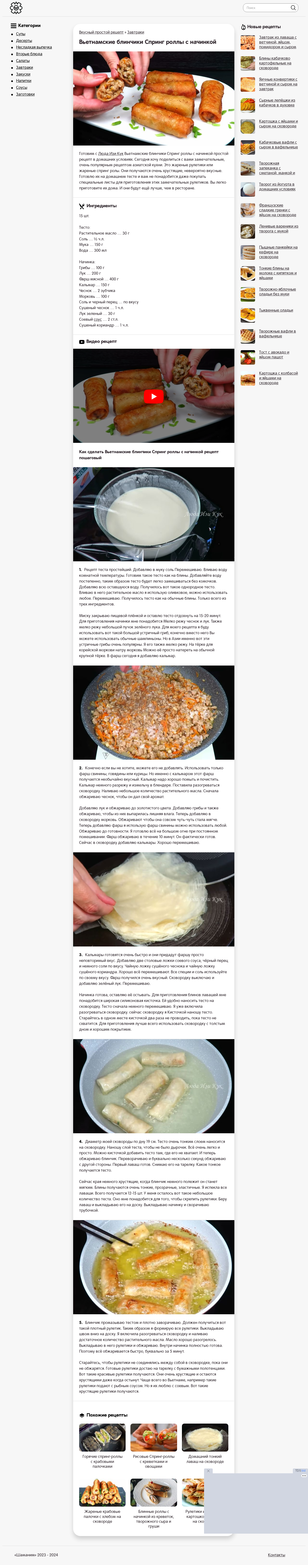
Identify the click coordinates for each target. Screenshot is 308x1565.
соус (98, 320)
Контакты (276, 1555)
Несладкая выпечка (34, 47)
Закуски (23, 75)
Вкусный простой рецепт (101, 33)
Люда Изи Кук (110, 154)
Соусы (21, 88)
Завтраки (24, 68)
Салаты (23, 61)
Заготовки (25, 95)
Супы (20, 34)
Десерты (24, 41)
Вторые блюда (29, 54)
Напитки (23, 81)
